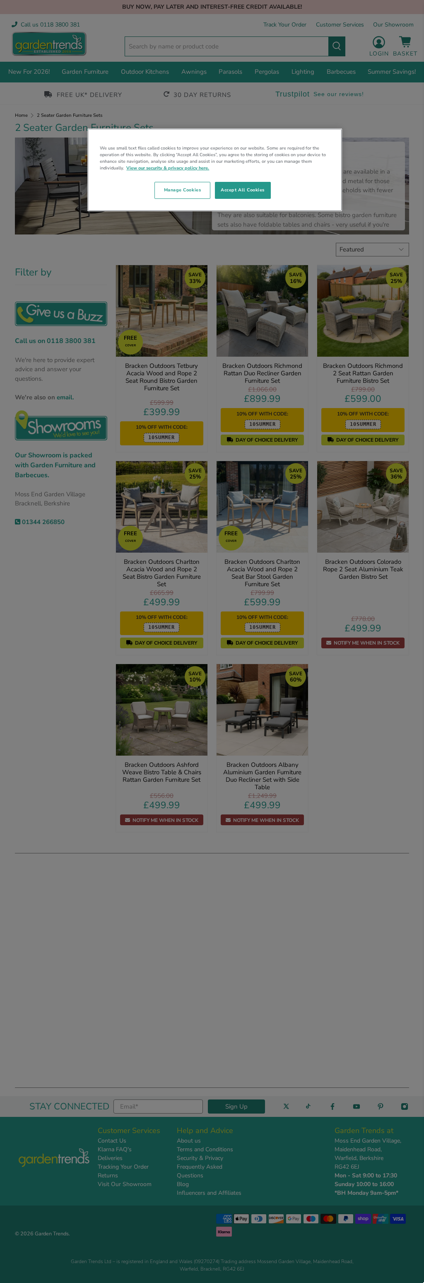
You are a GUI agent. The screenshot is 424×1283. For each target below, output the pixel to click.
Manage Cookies (182, 190)
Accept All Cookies (243, 190)
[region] (214, 169)
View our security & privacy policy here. (167, 168)
